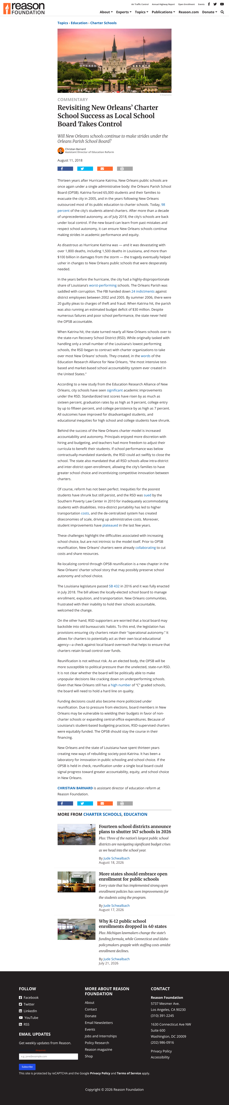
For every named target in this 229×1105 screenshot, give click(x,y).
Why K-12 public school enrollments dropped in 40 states (133, 923)
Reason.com (189, 12)
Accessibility (160, 1057)
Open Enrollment (186, 4)
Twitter (29, 1004)
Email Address (32, 1050)
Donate (208, 12)
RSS (26, 1024)
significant (115, 390)
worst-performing (103, 285)
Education (79, 23)
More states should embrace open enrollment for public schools (133, 876)
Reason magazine (98, 1049)
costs (85, 513)
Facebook (31, 997)
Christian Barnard (75, 788)
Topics (140, 12)
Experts (122, 12)
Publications (162, 12)
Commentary (73, 99)
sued (147, 495)
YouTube (31, 1017)
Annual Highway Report (163, 4)
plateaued (110, 525)
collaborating (145, 547)
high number (121, 685)
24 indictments (143, 291)
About (105, 12)
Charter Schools (103, 23)
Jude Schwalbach (117, 858)
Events (201, 4)
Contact (91, 1009)
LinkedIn (30, 1011)
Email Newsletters (99, 1022)
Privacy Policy (161, 1051)
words (145, 356)
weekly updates (37, 1043)
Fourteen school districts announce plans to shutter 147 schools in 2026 (135, 829)
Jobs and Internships (101, 1036)
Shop (89, 1056)
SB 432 (114, 586)
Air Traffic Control (140, 4)
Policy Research (97, 1042)
